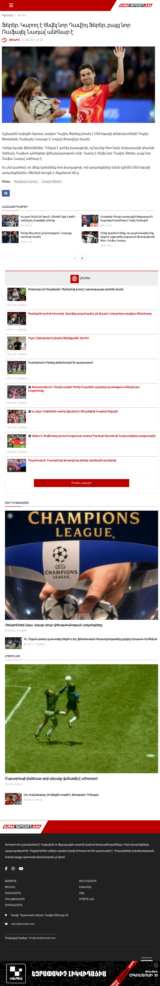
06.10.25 (107, 246)
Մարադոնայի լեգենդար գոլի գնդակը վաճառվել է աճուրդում (51, 778)
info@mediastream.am (42, 938)
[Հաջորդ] (82, 258)
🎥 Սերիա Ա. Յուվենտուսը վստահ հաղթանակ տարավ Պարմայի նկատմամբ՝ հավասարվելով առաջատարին (92, 435)
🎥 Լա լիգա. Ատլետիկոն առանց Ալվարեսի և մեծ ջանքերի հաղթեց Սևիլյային (73, 411)
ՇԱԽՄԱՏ (85, 887)
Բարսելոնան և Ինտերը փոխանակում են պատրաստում (60, 362)
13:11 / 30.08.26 (18, 329)
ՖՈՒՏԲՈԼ (10, 881)
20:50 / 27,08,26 (17, 630)
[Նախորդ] (75, 258)
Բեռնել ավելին (81, 483)
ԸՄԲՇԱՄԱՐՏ (13, 905)
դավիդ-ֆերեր (51, 181)
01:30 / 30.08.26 (18, 427)
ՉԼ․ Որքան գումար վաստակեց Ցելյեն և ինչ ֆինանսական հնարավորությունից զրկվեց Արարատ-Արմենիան (90, 639)
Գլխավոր (7, 15)
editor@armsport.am (23, 923)
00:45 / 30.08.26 (18, 452)
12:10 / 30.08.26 (18, 354)
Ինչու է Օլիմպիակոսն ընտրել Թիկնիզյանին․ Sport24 (58, 338)
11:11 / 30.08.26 (18, 378)
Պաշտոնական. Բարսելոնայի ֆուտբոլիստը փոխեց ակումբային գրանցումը (72, 460)
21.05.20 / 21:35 (32, 40)
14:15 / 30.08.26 (18, 305)
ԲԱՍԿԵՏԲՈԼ (13, 893)
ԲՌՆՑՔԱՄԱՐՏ (15, 899)
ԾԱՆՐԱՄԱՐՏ (87, 881)
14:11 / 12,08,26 (35, 644)
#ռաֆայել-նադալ (26, 181)
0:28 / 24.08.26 (14, 784)
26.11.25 (27, 242)
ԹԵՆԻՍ (22, 15)
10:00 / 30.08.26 (18, 403)
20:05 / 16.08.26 (34, 800)
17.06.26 (27, 225)
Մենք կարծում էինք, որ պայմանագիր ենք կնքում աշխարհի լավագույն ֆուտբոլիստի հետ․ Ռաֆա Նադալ (127, 237)
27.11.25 (107, 225)
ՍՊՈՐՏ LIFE (86, 899)
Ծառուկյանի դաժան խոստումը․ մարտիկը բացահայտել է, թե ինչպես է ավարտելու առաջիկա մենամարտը (90, 313)
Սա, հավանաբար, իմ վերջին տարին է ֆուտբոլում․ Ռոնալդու (61, 794)
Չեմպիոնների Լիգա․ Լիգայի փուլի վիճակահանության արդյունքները (53, 625)
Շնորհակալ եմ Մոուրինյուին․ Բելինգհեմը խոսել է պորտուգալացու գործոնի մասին (75, 289)
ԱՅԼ (81, 893)
